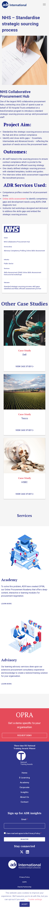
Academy (24, 782)
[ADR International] (14, 4)
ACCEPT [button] (25, 904)
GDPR (24, 882)
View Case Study (24, 366)
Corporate (25, 787)
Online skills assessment (14, 198)
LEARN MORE (6, 604)
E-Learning (24, 777)
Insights (24, 792)
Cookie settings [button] (35, 899)
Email (24, 819)
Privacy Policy (34, 833)
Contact (24, 802)
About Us (24, 797)
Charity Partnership (24, 887)
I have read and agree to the (23, 833)
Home (24, 773)
